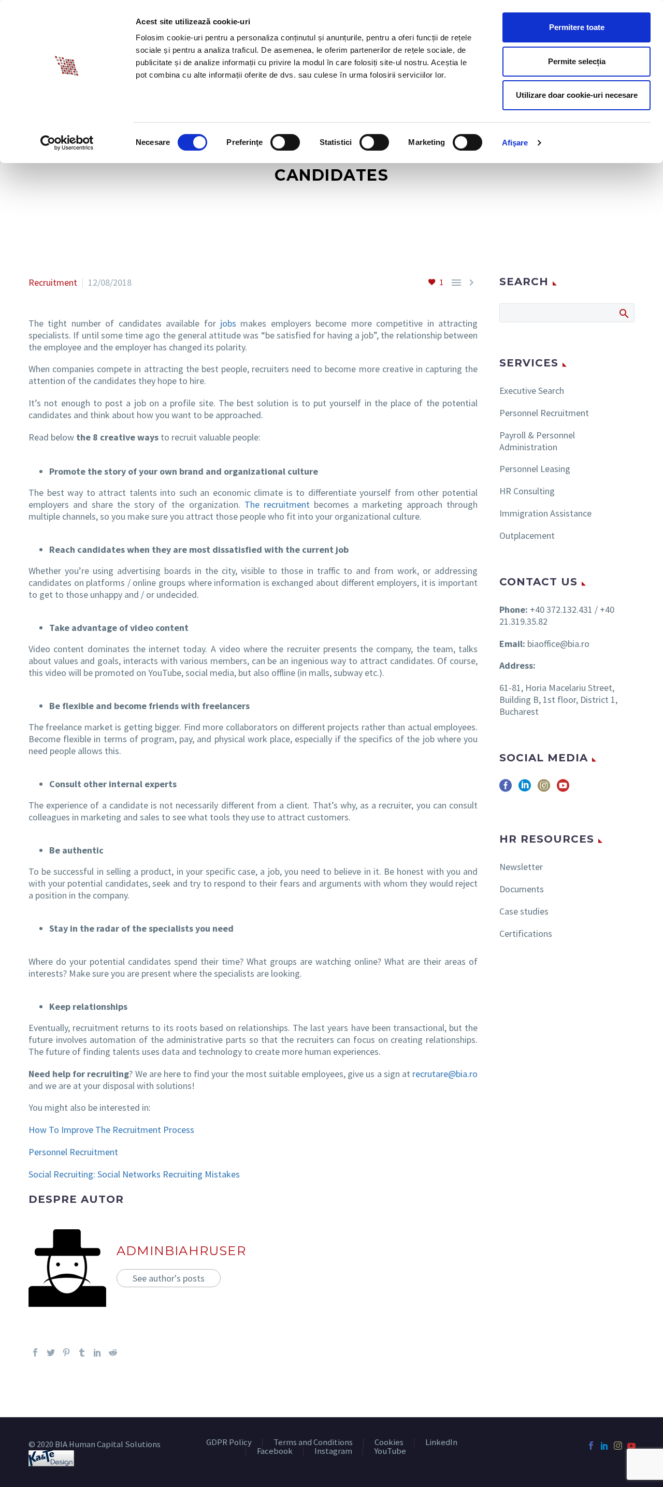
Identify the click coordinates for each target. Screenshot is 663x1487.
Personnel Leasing (534, 469)
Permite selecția (577, 61)
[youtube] (563, 789)
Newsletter (521, 867)
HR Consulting (527, 491)
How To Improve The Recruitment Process (111, 1130)
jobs (228, 323)
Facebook (275, 1451)
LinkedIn (441, 1442)
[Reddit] (113, 1352)
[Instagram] (618, 1445)
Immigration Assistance (545, 513)
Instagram (333, 1451)
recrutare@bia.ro (445, 1074)
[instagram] (544, 789)
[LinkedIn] (97, 1352)
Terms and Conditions (313, 1442)
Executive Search (531, 390)
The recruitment (277, 504)
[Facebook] (35, 1352)
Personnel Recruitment (73, 1152)
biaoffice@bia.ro (558, 644)
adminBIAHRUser (181, 1250)
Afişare (515, 142)
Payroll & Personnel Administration (537, 441)
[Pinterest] (66, 1352)
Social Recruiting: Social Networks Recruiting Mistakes (134, 1174)
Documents (521, 889)
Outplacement (527, 535)
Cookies (388, 1442)
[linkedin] (524, 789)
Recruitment (52, 282)
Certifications (525, 933)
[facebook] (505, 789)
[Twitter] (51, 1352)
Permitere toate (576, 27)
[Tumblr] (82, 1352)
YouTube (390, 1451)
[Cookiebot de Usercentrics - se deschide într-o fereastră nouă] (67, 143)
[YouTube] (631, 1445)
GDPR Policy (229, 1442)
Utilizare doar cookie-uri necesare (577, 95)
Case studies (524, 911)
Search (623, 313)
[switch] (285, 142)
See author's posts (169, 1278)
